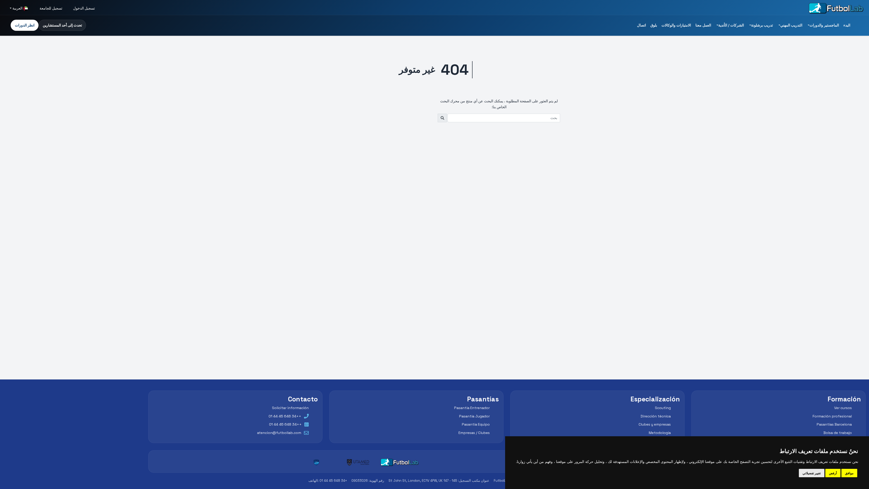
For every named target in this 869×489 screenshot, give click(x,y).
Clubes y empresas (655, 424)
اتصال (641, 25)
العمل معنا (703, 25)
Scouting (663, 407)
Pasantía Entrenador (472, 407)
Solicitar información (290, 407)
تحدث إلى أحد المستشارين (62, 25)
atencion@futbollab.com (279, 432)
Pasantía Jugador (474, 416)
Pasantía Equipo (476, 424)
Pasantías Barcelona (834, 424)
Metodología (660, 432)
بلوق (653, 25)
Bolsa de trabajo (838, 432)
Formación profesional (832, 416)
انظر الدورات (24, 25)
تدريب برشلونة (762, 25)
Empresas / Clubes (474, 432)
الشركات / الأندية (731, 25)
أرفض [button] (833, 473)
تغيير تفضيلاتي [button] (811, 473)
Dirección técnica (656, 416)
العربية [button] (17, 8)
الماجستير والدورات (824, 25)
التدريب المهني (791, 25)
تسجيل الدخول (84, 8)
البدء (846, 25)
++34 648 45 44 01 (285, 416)
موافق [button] (849, 473)
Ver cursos (843, 407)
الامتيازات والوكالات (676, 25)
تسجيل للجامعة (51, 8)
